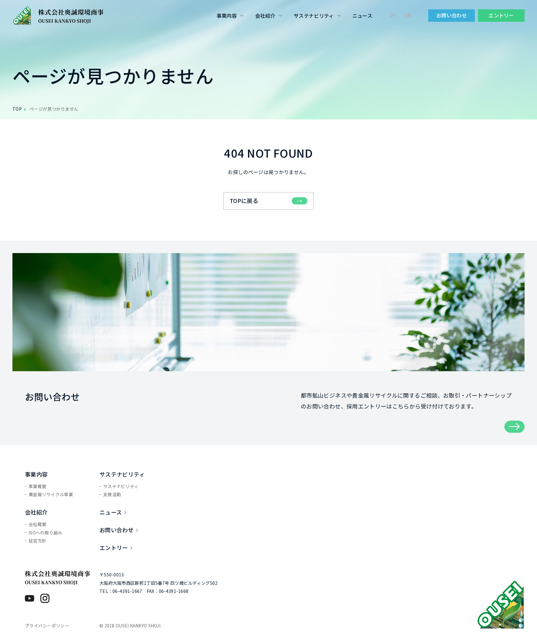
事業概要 (37, 486)
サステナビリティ (314, 15)
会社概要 (37, 524)
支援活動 (112, 494)
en (408, 15)
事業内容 (227, 15)
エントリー (501, 15)
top (17, 109)
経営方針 (37, 541)
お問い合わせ (451, 15)
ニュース (362, 15)
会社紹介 (265, 15)
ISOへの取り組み (45, 532)
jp (392, 15)
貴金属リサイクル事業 (51, 494)
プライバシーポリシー (47, 625)
